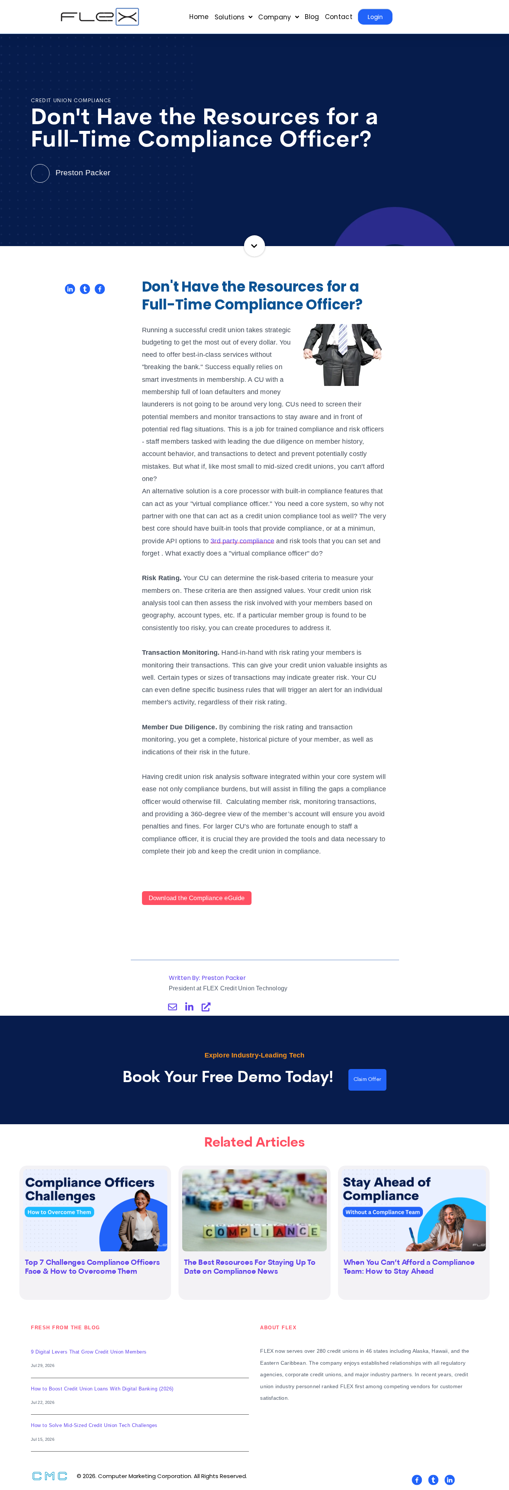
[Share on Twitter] (85, 289)
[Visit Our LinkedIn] (449, 1479)
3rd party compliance (242, 541)
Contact (338, 17)
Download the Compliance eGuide (197, 898)
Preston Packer (81, 172)
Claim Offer (367, 1079)
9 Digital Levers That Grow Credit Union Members (89, 1352)
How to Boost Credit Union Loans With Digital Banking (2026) (102, 1389)
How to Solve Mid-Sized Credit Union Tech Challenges (94, 1425)
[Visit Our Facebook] (417, 1479)
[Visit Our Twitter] (433, 1479)
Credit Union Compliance (71, 101)
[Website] (206, 1006)
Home (199, 17)
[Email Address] (172, 1006)
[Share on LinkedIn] (70, 289)
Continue (254, 246)
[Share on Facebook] (99, 289)
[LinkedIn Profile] (189, 1006)
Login (375, 17)
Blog (312, 17)
